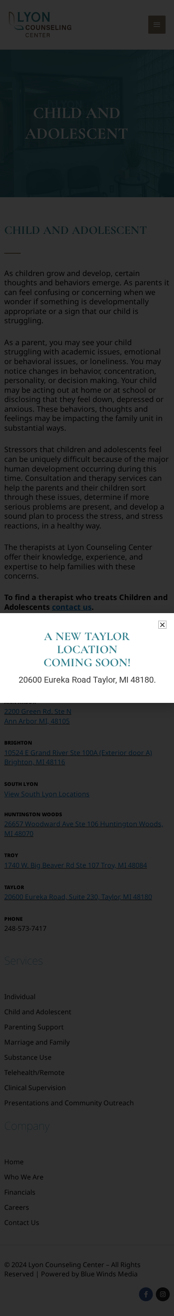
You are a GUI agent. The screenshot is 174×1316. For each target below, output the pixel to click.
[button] (162, 625)
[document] (87, 658)
